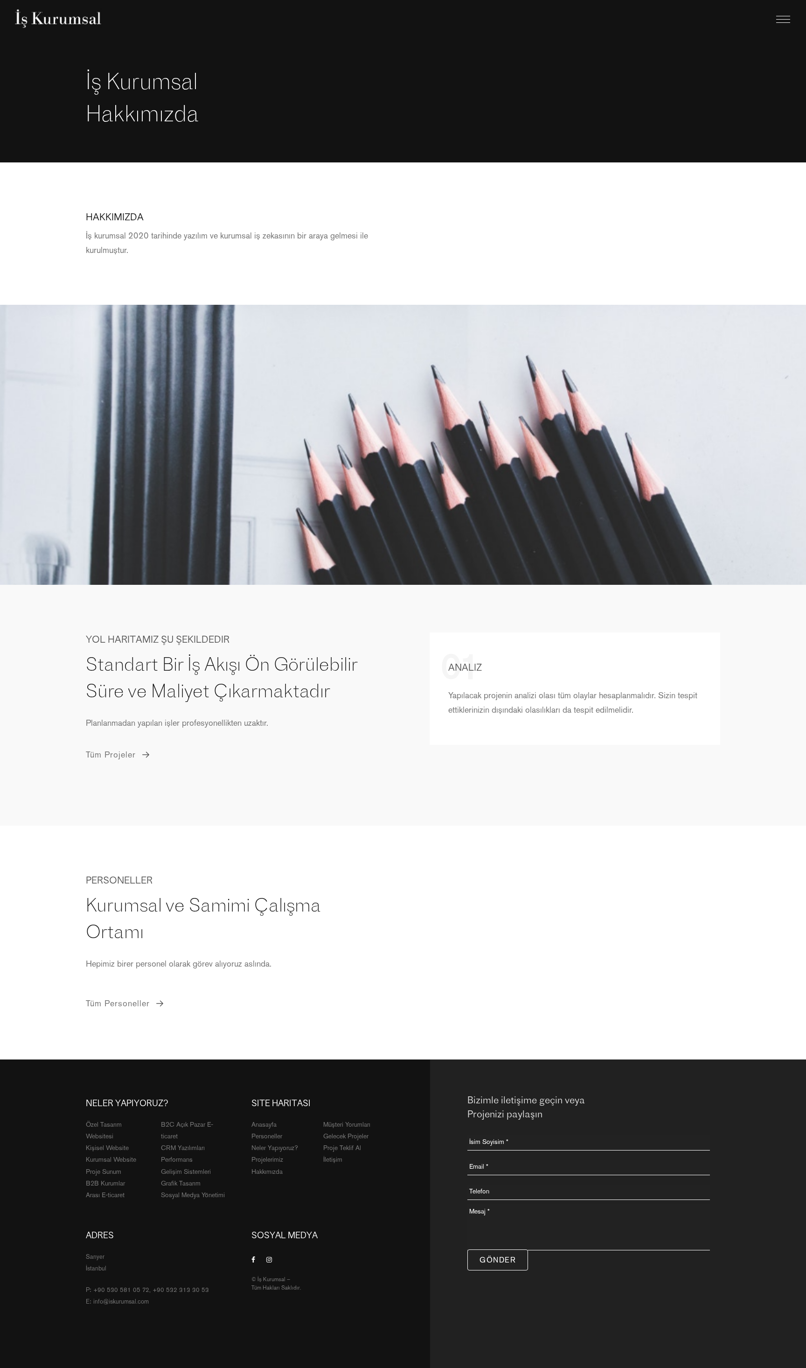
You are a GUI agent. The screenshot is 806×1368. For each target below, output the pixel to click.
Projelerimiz (267, 1159)
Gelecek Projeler (345, 1136)
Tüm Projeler (112, 754)
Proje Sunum (103, 1171)
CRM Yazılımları (183, 1148)
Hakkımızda (267, 1171)
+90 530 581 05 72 (121, 1290)
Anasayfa (264, 1124)
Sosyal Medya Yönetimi (193, 1195)
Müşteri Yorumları (346, 1124)
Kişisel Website (107, 1148)
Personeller (266, 1136)
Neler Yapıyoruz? (274, 1148)
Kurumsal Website (111, 1159)
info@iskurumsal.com (121, 1301)
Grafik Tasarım (181, 1183)
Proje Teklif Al (342, 1148)
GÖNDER (497, 1260)
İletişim (332, 1159)
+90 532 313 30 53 (181, 1290)
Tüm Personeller (119, 1003)
